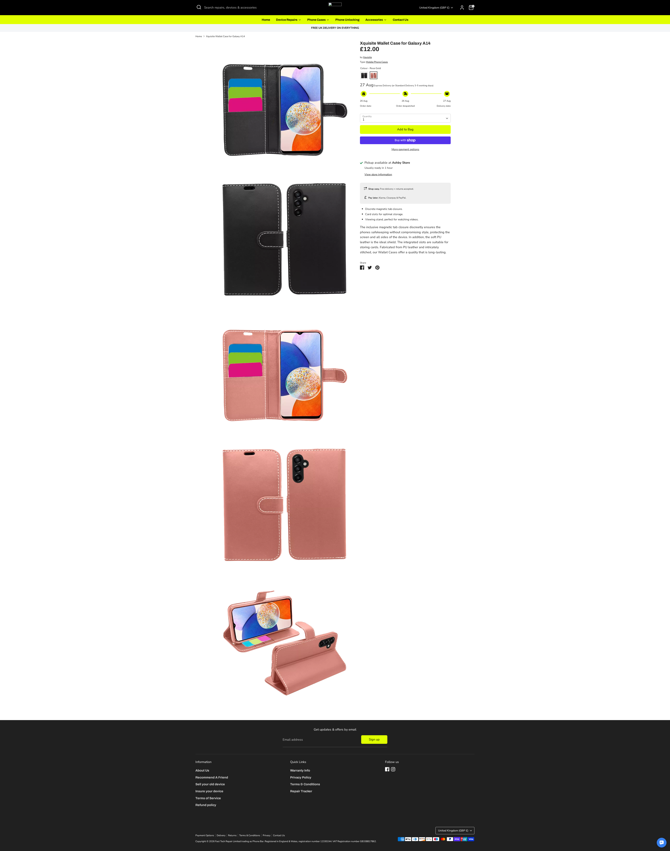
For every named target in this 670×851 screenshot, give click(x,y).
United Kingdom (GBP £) (434, 8)
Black (364, 75)
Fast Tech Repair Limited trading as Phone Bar (239, 841)
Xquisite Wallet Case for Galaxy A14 (225, 36)
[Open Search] (198, 7)
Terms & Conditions (305, 784)
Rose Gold (373, 75)
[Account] (462, 7)
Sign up (374, 739)
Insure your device (209, 791)
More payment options (405, 149)
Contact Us (400, 19)
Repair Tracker (301, 791)
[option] (335, 28)
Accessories (374, 19)
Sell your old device (210, 784)
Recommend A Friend (211, 777)
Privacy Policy (300, 777)
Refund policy (205, 805)
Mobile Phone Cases (377, 62)
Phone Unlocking (347, 19)
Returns (232, 835)
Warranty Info (300, 770)
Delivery (221, 835)
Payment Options (204, 835)
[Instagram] (393, 769)
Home (266, 19)
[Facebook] (387, 769)
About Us (202, 770)
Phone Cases (316, 19)
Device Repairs (287, 19)
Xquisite (367, 57)
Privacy (266, 835)
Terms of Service (208, 798)
